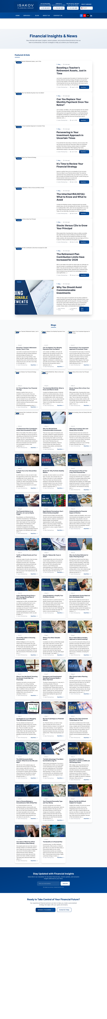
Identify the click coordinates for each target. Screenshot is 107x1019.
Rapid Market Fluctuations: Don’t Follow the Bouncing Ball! (53, 512)
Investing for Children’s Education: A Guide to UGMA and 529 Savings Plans (79, 760)
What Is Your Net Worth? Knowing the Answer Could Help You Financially (26, 678)
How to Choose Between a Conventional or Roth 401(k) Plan (26, 802)
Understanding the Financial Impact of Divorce (78, 512)
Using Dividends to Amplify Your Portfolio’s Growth (53, 596)
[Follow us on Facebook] (81, 15)
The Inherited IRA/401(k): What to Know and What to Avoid (53, 388)
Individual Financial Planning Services (28, 20)
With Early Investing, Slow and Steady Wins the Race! (78, 429)
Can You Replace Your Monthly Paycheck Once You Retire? (52, 348)
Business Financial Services (28, 25)
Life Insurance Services (29, 29)
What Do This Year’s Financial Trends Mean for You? (78, 719)
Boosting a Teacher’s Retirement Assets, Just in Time (26, 348)
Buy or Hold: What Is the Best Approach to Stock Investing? (78, 638)
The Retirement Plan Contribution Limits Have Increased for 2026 (26, 429)
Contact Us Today (64, 910)
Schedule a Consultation (44, 910)
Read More (83, 87)
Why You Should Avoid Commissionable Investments (52, 429)
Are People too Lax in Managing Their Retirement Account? (26, 719)
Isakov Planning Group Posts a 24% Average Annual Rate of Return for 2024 (25, 597)
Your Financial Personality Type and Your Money (52, 802)
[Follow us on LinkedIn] (91, 15)
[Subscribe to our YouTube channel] (84, 15)
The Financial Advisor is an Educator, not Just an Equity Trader (25, 512)
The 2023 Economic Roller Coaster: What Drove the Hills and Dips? (26, 760)
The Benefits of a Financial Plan (52, 842)
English (85, 8)
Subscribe (65, 883)
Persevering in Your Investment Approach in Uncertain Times (79, 348)
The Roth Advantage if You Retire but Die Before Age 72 (53, 759)
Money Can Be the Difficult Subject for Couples (77, 802)
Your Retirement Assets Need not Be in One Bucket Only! (79, 596)
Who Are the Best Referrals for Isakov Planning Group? (78, 555)
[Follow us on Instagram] (87, 15)
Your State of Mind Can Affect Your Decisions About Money (25, 842)
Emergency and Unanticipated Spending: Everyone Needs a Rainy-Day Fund (52, 678)
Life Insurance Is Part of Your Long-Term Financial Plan (78, 471)
